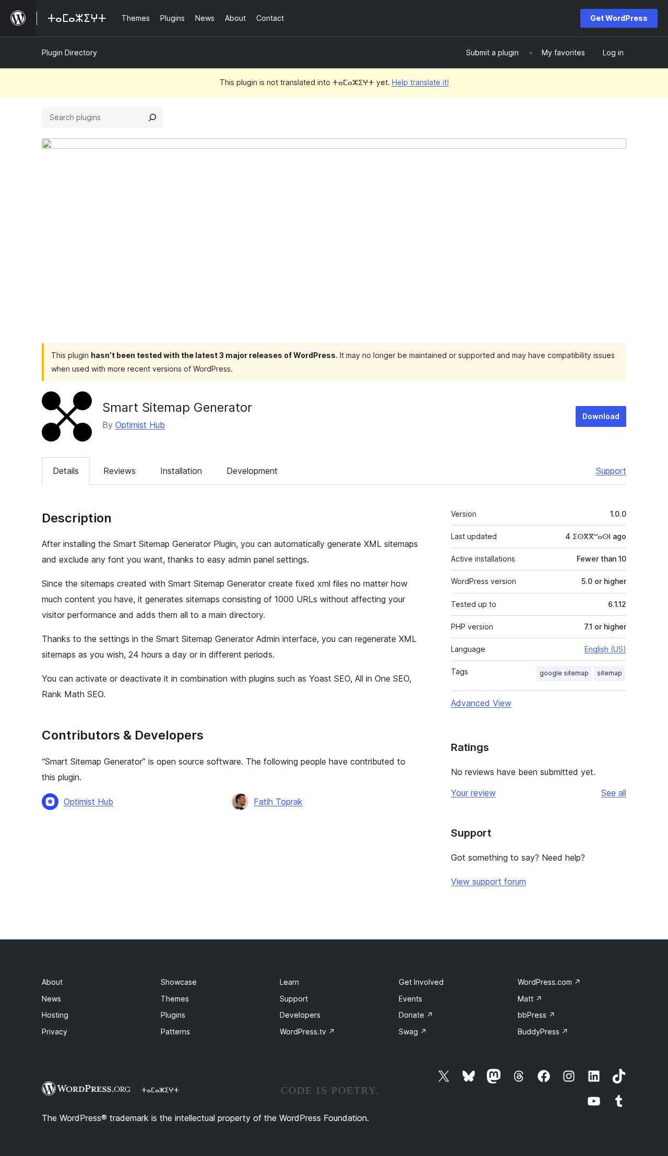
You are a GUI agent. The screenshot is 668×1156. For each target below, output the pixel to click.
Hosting (55, 1014)
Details (66, 471)
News (51, 998)
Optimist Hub (140, 425)
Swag (413, 1031)
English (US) (605, 649)
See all (613, 793)
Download (600, 416)
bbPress (536, 1014)
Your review (473, 793)
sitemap (609, 673)
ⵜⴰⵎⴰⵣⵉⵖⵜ (160, 1090)
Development (252, 471)
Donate (416, 1014)
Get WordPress (619, 18)
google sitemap (564, 673)
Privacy (54, 1031)
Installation (181, 471)
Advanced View (481, 703)
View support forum (488, 881)
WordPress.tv (307, 1031)
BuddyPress (543, 1031)
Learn (289, 982)
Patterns (175, 1031)
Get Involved (421, 982)
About (52, 982)
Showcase (179, 982)
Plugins (173, 1014)
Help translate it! (420, 82)
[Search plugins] (152, 117)
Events (410, 998)
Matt (530, 998)
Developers (300, 1014)
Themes (175, 998)
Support (611, 471)
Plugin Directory (69, 52)
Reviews (119, 471)
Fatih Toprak (278, 801)
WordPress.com (549, 982)
